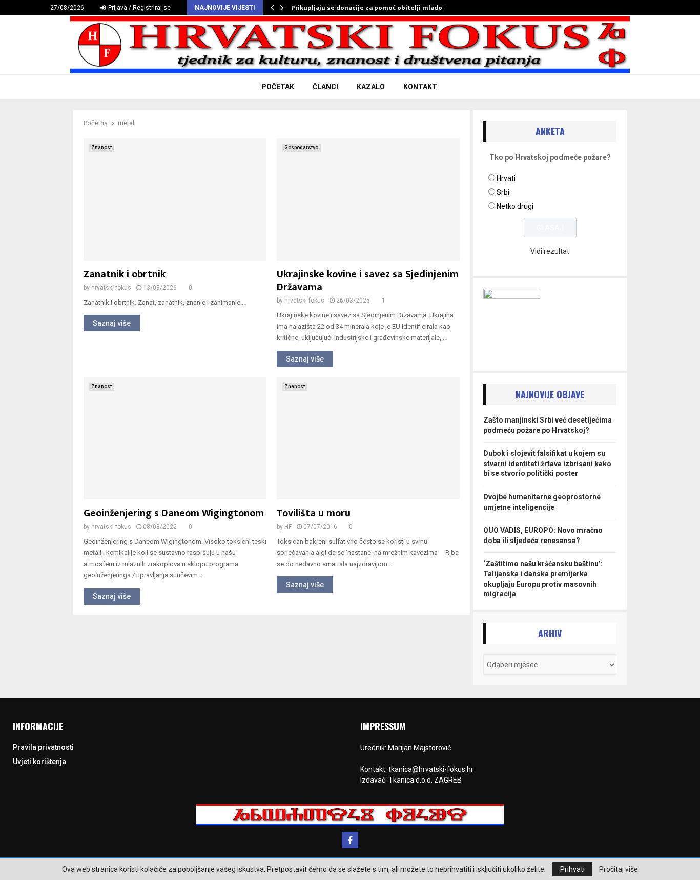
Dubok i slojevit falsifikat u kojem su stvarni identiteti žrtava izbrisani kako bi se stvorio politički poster (547, 463)
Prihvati (572, 869)
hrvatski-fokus (111, 287)
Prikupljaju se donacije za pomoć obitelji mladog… (371, 7)
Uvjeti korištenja (39, 761)
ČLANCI (325, 87)
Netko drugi (515, 206)
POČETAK (277, 87)
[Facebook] (350, 840)
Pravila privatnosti (43, 747)
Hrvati (506, 178)
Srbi (503, 192)
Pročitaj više (618, 869)
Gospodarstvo (301, 147)
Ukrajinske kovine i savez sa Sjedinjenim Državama (368, 281)
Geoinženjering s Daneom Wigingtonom (174, 513)
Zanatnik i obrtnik (125, 274)
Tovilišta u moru (314, 513)
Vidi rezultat (549, 251)
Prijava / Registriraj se (139, 7)
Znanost (101, 147)
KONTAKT (420, 87)
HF (288, 526)
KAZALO (371, 87)
